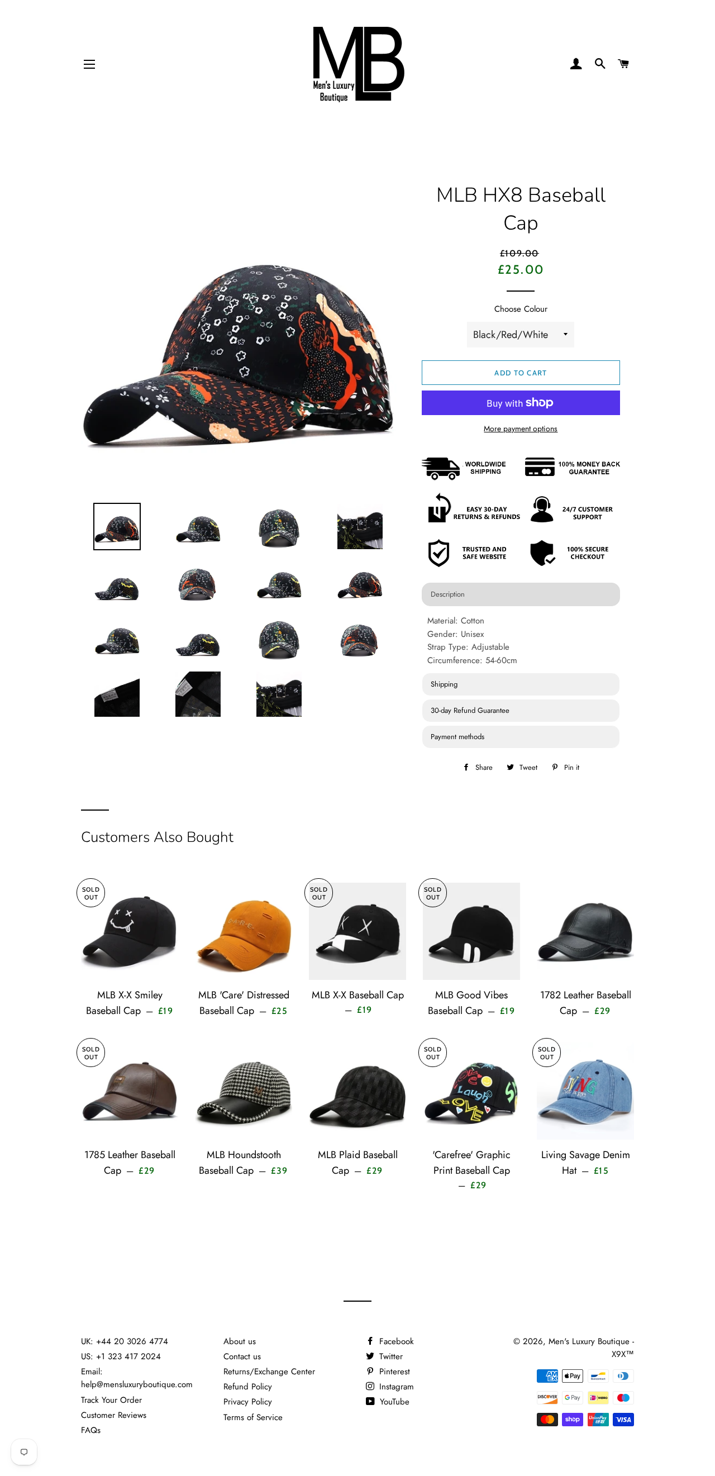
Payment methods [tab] (457, 736)
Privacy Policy (247, 1402)
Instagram (395, 1386)
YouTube (393, 1402)
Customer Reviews (113, 1415)
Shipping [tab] (444, 684)
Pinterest (393, 1371)
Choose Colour (520, 309)
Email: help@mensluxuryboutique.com (137, 1378)
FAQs (91, 1430)
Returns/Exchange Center (269, 1371)
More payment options (520, 428)
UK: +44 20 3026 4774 (124, 1341)
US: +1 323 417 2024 (121, 1356)
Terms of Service (253, 1417)
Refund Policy (247, 1386)
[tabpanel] (521, 641)
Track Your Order (111, 1400)
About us (239, 1341)
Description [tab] (448, 594)
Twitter (389, 1356)
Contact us (242, 1356)
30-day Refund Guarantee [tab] (470, 710)
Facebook (395, 1341)
